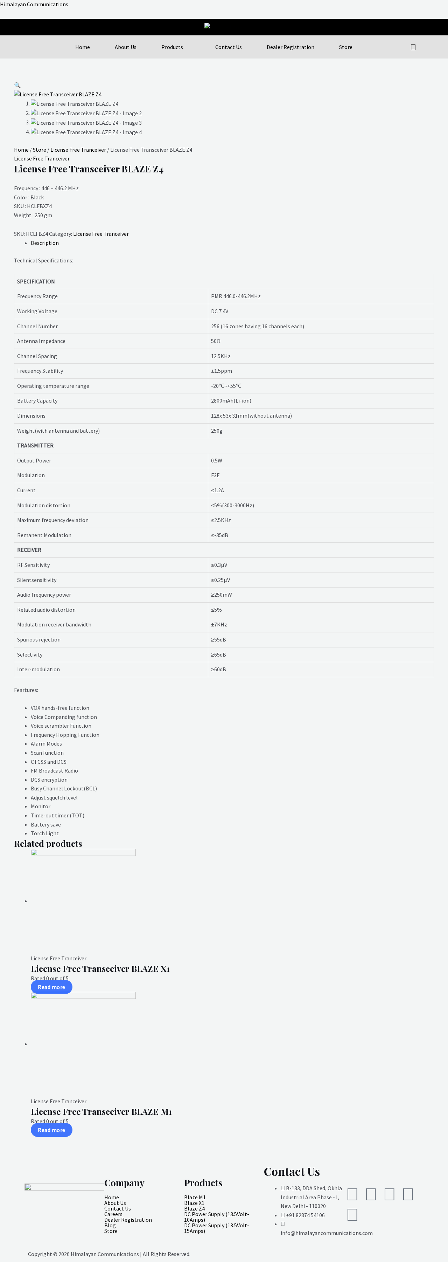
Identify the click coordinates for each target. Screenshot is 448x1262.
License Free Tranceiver (78, 149)
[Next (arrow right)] (436, 631)
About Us (125, 46)
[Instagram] (371, 1194)
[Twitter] (352, 1194)
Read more (51, 986)
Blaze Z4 (194, 1208)
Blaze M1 (195, 1197)
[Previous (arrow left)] (12, 631)
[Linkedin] (389, 1194)
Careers (113, 1214)
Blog (110, 1225)
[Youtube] (408, 1194)
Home (82, 46)
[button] (17, 85)
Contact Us (228, 46)
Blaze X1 (194, 1203)
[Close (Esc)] (440, 7)
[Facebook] (352, 1214)
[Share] (425, 7)
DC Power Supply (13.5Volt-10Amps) (216, 1216)
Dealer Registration (290, 46)
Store (345, 46)
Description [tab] (45, 242)
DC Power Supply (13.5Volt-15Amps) (216, 1228)
